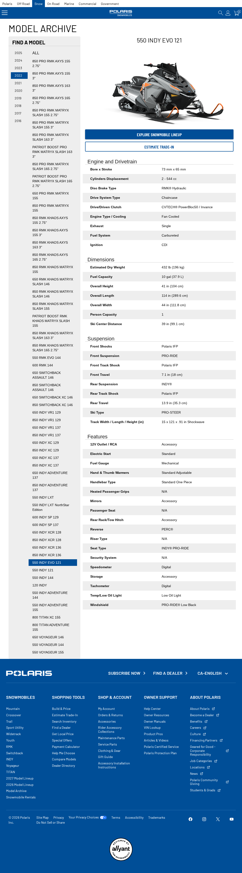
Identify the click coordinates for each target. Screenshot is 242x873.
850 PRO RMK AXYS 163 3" (51, 88)
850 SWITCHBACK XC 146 (52, 405)
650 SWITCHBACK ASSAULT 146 (46, 375)
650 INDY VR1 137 (46, 427)
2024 (18, 60)
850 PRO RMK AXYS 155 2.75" (51, 63)
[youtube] (231, 820)
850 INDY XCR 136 (46, 555)
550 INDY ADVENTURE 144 (50, 595)
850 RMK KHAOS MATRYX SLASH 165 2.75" (52, 347)
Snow (39, 4)
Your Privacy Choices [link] (84, 817)
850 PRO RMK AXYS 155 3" (51, 76)
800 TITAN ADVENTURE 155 (50, 627)
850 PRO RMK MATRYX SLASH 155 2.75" (50, 112)
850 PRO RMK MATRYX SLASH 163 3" (50, 137)
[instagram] (204, 820)
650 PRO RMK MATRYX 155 (50, 195)
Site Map (42, 817)
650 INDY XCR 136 (46, 547)
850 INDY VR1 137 (46, 435)
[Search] (221, 13)
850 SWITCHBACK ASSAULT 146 (46, 387)
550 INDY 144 (42, 578)
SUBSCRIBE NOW (124, 673)
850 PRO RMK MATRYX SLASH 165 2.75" (50, 166)
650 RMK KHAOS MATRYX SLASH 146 (52, 281)
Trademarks (156, 817)
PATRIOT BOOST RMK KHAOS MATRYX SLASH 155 (51, 320)
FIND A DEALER (167, 673)
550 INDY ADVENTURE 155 (50, 607)
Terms (115, 817)
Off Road (23, 4)
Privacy (58, 817)
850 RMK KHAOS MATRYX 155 (52, 269)
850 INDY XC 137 (45, 465)
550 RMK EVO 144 (46, 358)
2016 (18, 121)
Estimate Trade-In (159, 146)
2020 (18, 91)
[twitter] (218, 820)
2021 (18, 83)
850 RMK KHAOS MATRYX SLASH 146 (52, 294)
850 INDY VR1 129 (46, 420)
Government (110, 4)
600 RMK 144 (42, 365)
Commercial (87, 4)
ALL (35, 53)
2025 (18, 53)
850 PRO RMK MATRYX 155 (50, 208)
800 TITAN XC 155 (46, 617)
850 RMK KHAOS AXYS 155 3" (50, 232)
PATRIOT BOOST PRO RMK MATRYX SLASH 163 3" (52, 151)
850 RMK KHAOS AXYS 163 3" (50, 245)
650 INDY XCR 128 (46, 532)
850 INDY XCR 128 (46, 540)
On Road (53, 4)
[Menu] (4, 13)
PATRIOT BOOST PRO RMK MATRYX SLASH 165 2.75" (52, 181)
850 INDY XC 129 (45, 450)
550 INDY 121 (42, 570)
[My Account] (228, 13)
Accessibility (134, 817)
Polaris (7, 4)
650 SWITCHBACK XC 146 (52, 397)
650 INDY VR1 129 (46, 412)
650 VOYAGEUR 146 (48, 637)
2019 (18, 98)
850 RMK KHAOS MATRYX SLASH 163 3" (52, 335)
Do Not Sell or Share (50, 822)
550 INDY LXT (43, 497)
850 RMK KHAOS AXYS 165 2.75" (50, 257)
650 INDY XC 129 (45, 443)
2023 (18, 68)
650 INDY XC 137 (45, 458)
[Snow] (121, 13)
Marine (69, 4)
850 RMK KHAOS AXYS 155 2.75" (50, 220)
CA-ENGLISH (210, 673)
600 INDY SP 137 (45, 525)
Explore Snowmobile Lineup (159, 134)
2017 (18, 113)
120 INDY (39, 585)
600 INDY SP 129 (45, 517)
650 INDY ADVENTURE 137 (50, 475)
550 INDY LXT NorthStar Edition (50, 507)
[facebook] (190, 820)
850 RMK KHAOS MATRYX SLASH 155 (52, 306)
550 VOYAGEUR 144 (48, 645)
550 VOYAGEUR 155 (48, 652)
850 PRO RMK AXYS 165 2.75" (51, 100)
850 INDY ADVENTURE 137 (50, 487)
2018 (18, 106)
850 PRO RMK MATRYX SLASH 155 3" (50, 125)
